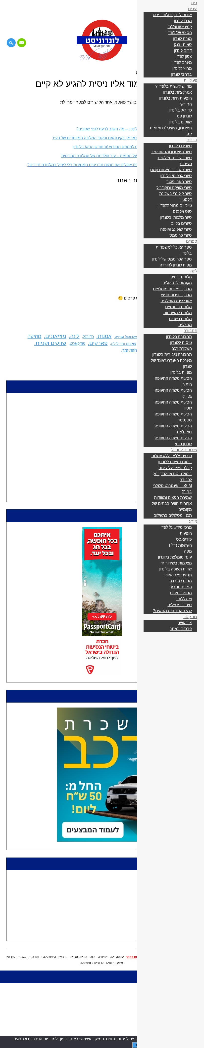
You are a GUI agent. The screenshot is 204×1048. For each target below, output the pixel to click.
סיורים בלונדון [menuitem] (180, 146)
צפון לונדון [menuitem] (183, 56)
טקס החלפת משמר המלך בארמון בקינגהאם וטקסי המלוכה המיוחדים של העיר (117, 138)
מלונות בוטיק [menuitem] (181, 277)
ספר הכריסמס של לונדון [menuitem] (172, 259)
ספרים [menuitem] (191, 241)
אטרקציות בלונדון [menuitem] (177, 92)
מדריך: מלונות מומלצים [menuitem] (172, 289)
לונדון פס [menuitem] (184, 116)
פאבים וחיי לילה (123, 343)
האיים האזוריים (78, 956)
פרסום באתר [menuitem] (181, 629)
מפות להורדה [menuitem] (180, 581)
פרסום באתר (134, 956)
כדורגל (88, 336)
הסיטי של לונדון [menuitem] (179, 33)
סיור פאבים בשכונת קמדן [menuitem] (171, 170)
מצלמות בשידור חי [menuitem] (176, 563)
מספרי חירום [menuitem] (181, 593)
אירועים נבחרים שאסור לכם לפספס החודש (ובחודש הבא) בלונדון (127, 147)
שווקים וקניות (51, 343)
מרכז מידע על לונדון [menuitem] (175, 527)
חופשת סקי (86, 962)
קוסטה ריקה (117, 956)
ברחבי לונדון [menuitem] (181, 74)
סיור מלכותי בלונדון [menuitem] (176, 217)
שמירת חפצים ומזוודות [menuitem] (173, 497)
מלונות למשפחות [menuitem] (177, 313)
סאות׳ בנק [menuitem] (183, 44)
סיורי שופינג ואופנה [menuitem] (176, 229)
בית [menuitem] (194, 3)
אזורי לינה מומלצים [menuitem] (176, 301)
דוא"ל (21, 42)
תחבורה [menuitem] (190, 331)
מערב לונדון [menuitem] (182, 62)
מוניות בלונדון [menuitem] (181, 372)
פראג (120, 962)
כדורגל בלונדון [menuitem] (180, 110)
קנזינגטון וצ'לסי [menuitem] (179, 27)
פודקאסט (77, 343)
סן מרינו (98, 962)
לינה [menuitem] (193, 271)
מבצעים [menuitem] (185, 325)
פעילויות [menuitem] (190, 80)
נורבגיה (62, 956)
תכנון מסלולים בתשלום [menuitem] (172, 515)
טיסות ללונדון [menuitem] (181, 342)
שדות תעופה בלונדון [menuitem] (175, 569)
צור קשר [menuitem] (190, 617)
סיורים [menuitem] (192, 140)
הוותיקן (110, 962)
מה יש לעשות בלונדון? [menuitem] (173, 86)
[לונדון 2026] (102, 60)
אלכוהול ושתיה (126, 337)
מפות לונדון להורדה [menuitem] (176, 265)
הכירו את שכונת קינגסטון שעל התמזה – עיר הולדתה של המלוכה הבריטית (121, 156)
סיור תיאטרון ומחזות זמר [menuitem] (171, 152)
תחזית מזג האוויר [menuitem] (177, 575)
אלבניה (22, 956)
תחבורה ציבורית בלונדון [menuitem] (172, 354)
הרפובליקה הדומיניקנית (42, 956)
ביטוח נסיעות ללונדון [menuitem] (175, 462)
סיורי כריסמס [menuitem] (180, 235)
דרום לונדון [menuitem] (183, 50)
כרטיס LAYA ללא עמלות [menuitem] (171, 456)
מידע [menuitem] (193, 521)
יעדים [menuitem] (192, 9)
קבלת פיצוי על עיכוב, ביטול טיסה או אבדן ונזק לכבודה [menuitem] (172, 474)
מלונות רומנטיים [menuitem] (178, 307)
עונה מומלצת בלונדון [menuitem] (175, 557)
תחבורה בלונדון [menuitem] (179, 337)
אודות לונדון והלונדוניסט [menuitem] (172, 15)
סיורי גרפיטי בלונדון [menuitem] (176, 176)
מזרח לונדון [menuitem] (182, 39)
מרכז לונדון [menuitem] (183, 21)
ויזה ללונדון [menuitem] (183, 599)
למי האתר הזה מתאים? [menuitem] (172, 611)
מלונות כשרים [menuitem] (180, 319)
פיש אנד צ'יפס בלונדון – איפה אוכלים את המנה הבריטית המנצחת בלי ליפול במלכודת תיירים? (104, 165)
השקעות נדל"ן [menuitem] (180, 545)
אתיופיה (102, 956)
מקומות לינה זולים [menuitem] (177, 283)
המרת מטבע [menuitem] (181, 587)
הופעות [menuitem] (186, 533)
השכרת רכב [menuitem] (182, 348)
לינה (74, 336)
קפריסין (10, 956)
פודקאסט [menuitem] (184, 539)
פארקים (98, 343)
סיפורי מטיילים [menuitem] (179, 605)
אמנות (104, 336)
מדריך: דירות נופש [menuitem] (176, 295)
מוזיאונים (55, 336)
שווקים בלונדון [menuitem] (180, 122)
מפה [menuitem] (188, 551)
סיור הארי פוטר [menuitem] (179, 182)
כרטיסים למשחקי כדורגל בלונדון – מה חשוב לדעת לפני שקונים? (129, 129)
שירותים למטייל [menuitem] (184, 450)
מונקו (93, 956)
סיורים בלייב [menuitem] (181, 223)
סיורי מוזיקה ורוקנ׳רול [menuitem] (174, 188)
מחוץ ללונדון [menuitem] (182, 68)
